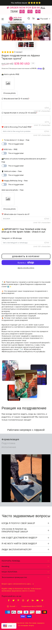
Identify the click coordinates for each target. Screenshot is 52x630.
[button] (28, 18)
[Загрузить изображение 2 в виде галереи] (26, 44)
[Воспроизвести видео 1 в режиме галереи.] (31, 44)
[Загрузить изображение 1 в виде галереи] (20, 44)
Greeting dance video (21, 623)
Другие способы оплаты (26, 268)
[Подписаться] (33, 584)
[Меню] (2, 19)
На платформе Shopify (26, 625)
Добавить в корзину (26, 256)
